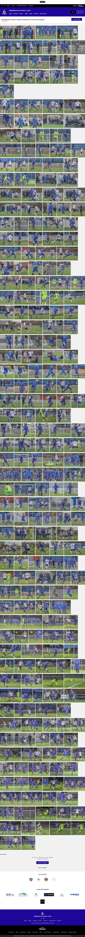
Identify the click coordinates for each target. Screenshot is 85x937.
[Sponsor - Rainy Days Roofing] (23, 895)
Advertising (22, 932)
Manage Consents (73, 932)
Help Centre (11, 932)
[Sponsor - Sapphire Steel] (75, 895)
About (17, 932)
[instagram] (4, 6)
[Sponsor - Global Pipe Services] (36, 895)
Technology (35, 932)
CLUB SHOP (31, 5)
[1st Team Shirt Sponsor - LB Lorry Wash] (10, 895)
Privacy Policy (56, 932)
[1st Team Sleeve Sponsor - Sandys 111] (42, 901)
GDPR (40, 932)
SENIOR (8, 5)
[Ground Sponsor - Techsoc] (42, 2)
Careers (29, 932)
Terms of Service (47, 932)
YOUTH (13, 5)
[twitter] (1, 6)
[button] (10, 14)
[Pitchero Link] (81, 6)
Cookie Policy (64, 932)
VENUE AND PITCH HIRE (21, 5)
